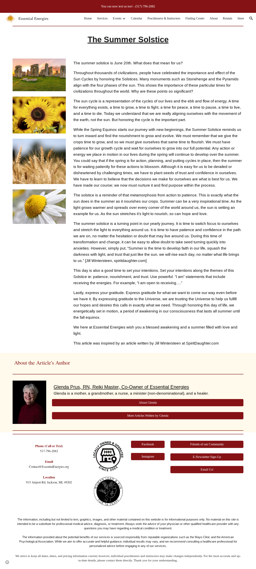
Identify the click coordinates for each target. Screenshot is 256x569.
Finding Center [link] (194, 18)
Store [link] (240, 18)
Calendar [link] (136, 18)
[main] (128, 40)
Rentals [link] (227, 18)
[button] (251, 18)
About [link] (214, 18)
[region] (128, 6)
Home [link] (88, 18)
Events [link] (117, 18)
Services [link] (102, 18)
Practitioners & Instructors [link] (163, 18)
